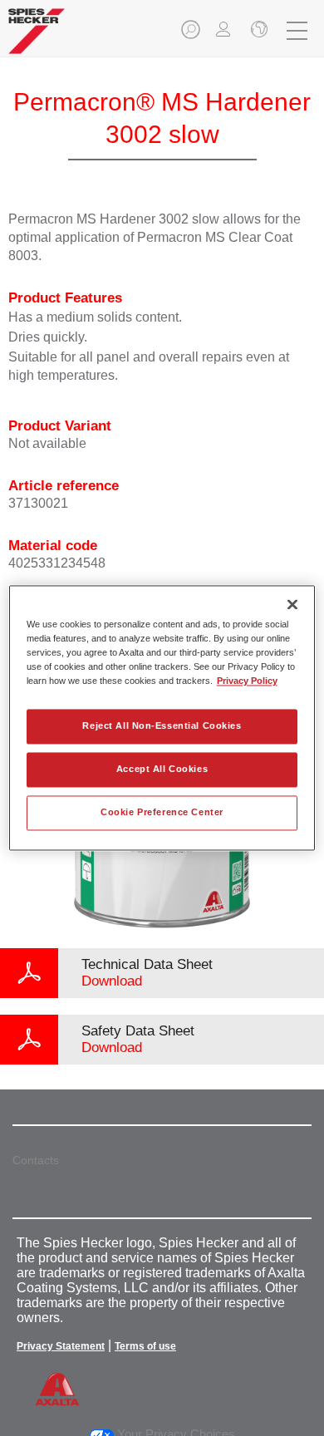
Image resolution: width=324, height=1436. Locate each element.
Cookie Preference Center (162, 813)
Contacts (35, 1160)
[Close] (292, 604)
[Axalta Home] (36, 38)
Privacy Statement (61, 1346)
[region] (162, 717)
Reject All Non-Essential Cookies (161, 726)
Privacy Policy (247, 681)
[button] (192, 34)
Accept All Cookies (162, 770)
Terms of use (145, 1346)
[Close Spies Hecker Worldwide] (258, 30)
